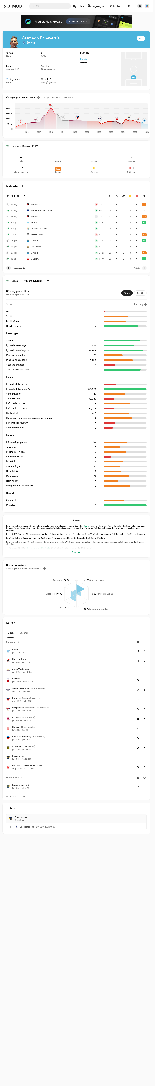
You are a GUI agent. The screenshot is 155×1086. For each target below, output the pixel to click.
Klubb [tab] (10, 633)
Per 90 (140, 293)
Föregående (19, 268)
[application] (80, 118)
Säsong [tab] (24, 633)
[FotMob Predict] (76, 21)
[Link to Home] (12, 6)
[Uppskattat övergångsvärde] (38, 97)
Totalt (127, 293)
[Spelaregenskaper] (44, 568)
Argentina (15, 79)
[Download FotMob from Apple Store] (139, 6)
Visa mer (76, 552)
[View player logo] (14, 42)
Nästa (137, 268)
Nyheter (78, 6)
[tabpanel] (76, 715)
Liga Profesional (27, 827)
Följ (140, 38)
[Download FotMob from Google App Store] (147, 6)
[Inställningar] (128, 6)
